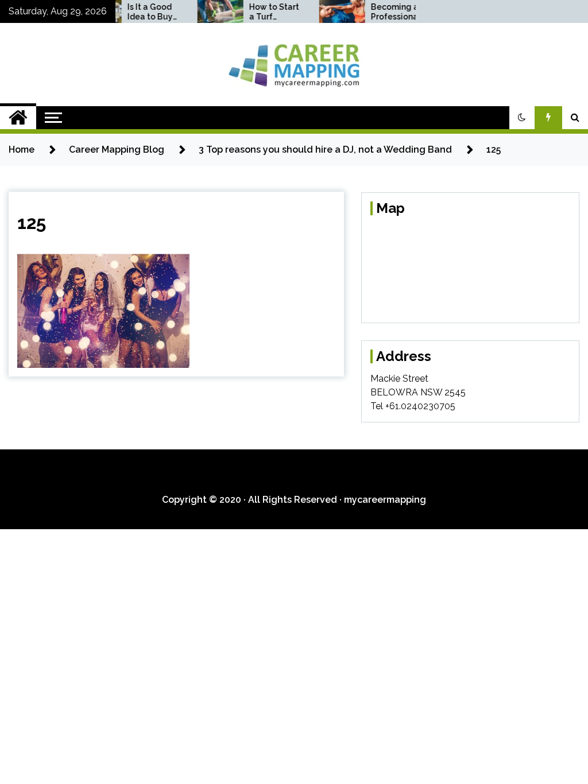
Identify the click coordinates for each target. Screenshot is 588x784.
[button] (522, 117)
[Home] (18, 117)
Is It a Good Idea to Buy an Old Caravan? (141, 12)
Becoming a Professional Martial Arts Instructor (386, 12)
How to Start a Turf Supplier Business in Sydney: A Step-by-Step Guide (265, 12)
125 (31, 222)
